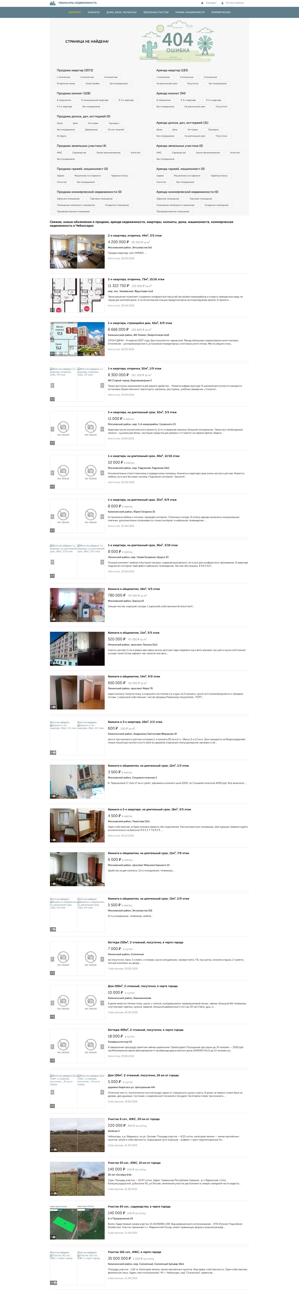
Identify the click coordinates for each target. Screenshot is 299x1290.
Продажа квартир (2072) (75, 70)
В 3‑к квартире (64, 107)
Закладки (211, 3)
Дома (60, 123)
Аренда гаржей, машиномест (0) (180, 169)
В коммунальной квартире (94, 100)
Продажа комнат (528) (73, 93)
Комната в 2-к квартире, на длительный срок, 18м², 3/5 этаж (149, 809)
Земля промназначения (108, 153)
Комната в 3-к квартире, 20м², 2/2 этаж (135, 722)
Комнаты (94, 12)
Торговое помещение (101, 199)
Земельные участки (155, 12)
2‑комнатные (87, 77)
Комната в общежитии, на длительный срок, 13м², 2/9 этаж (148, 898)
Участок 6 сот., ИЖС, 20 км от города (134, 1119)
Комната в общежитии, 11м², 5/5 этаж (133, 632)
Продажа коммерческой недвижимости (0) (89, 192)
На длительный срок (167, 84)
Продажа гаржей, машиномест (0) (82, 169)
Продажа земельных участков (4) (81, 146)
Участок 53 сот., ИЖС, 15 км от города (134, 1163)
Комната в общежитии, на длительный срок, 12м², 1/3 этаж (148, 765)
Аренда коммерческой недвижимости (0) (187, 192)
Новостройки (92, 84)
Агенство (135, 153)
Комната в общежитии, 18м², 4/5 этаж (134, 589)
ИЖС (59, 153)
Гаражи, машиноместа (190, 12)
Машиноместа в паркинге (87, 176)
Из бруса (61, 136)
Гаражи (60, 176)
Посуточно (193, 84)
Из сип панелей (116, 130)
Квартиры (75, 12)
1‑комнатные (63, 77)
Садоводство (79, 153)
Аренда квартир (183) (172, 70)
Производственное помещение (73, 211)
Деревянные (91, 130)
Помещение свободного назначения (76, 205)
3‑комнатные (111, 77)
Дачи (75, 123)
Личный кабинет (235, 3)
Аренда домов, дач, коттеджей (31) (182, 123)
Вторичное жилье (66, 84)
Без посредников (119, 84)
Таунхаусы (114, 123)
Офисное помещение (68, 199)
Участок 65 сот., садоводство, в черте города (139, 1206)
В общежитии (64, 100)
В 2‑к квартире (126, 100)
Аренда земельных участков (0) (179, 146)
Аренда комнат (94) (171, 93)
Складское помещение (117, 205)
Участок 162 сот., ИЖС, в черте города (134, 1252)
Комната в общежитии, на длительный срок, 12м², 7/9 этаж (148, 853)
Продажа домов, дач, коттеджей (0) (83, 116)
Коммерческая (220, 12)
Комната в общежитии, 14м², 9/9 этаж (134, 676)
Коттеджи (93, 123)
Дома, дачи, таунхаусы (122, 12)
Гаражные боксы (119, 176)
